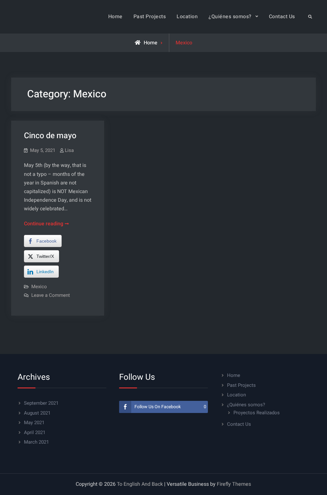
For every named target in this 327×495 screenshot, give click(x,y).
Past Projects (149, 16)
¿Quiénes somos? (230, 16)
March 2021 (36, 442)
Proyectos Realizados (256, 412)
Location (187, 16)
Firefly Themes (234, 484)
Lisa (69, 150)
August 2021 (37, 412)
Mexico (39, 286)
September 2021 (41, 403)
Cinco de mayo (50, 136)
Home (115, 16)
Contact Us (282, 16)
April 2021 (34, 432)
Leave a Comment (50, 295)
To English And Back (140, 484)
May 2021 (34, 422)
